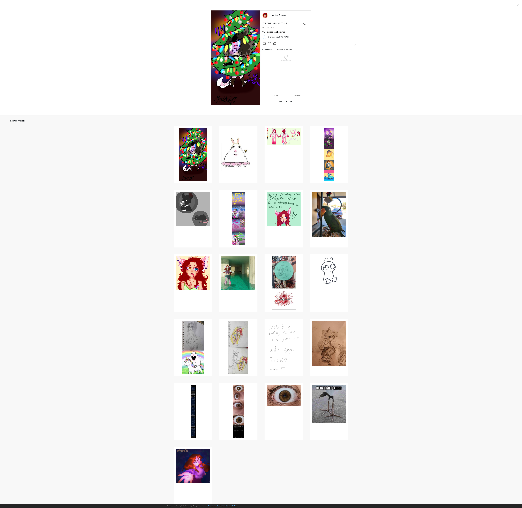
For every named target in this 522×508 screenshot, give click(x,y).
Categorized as (273, 32)
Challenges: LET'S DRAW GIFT (279, 37)
